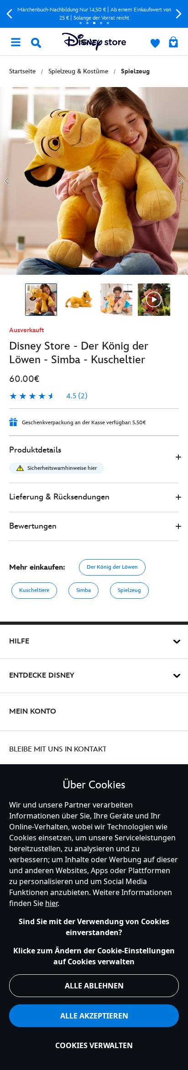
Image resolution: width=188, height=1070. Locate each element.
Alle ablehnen (94, 986)
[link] (48, 396)
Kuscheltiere (34, 590)
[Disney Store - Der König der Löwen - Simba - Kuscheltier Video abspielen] (154, 299)
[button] (94, 460)
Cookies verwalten (94, 1045)
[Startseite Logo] (94, 41)
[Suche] (36, 42)
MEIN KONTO (32, 711)
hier (51, 903)
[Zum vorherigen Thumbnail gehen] (7, 181)
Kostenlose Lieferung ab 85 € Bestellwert (100, 13)
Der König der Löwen (112, 567)
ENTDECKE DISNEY (41, 675)
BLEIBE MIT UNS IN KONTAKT (58, 749)
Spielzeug (129, 590)
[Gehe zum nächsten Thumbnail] (181, 181)
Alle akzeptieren (94, 1016)
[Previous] (9, 13)
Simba (83, 590)
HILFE (19, 641)
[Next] (178, 13)
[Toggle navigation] (15, 41)
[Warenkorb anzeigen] (173, 42)
